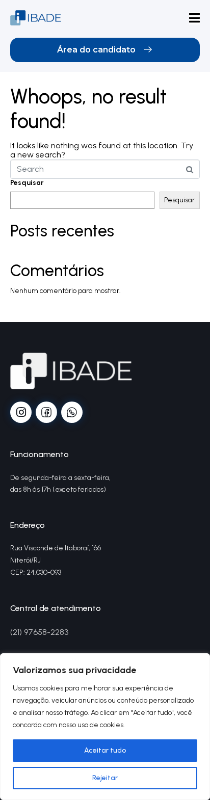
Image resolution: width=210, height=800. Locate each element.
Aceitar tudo (105, 750)
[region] (105, 726)
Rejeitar (105, 778)
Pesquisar (27, 183)
